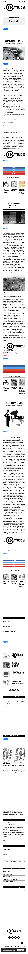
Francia (16, 824)
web (24, 839)
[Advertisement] (14, 603)
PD (15, 834)
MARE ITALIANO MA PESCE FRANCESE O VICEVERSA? (22, 390)
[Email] (24, 1)
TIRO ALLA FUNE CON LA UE (8, 626)
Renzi (11, 837)
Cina (9, 823)
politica (5, 836)
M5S (20, 830)
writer (4, 840)
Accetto (20, 950)
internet (16, 827)
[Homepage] (23, 1)
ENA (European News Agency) (11, 550)
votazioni (21, 839)
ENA (15, 350)
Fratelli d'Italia (20, 824)
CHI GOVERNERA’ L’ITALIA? (6, 190)
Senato (11, 839)
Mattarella (21, 832)
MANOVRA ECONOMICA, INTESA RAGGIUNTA (22, 191)
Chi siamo (5, 852)
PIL (23, 834)
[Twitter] (21, 1)
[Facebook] (19, 1)
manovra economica (16, 832)
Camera (6, 823)
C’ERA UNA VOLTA (6, 849)
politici (9, 837)
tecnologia (16, 839)
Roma (21, 837)
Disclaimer (5, 854)
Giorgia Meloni (5, 827)
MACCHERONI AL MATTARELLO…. (14, 204)
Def (17, 822)
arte (3, 822)
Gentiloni (23, 824)
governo (9, 827)
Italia (5, 829)
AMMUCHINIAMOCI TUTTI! (8, 621)
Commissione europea (13, 822)
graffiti (14, 827)
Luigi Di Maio (15, 830)
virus (19, 839)
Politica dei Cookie (6, 857)
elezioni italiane (8, 824)
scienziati (8, 839)
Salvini (4, 839)
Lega (8, 830)
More (22, 772)
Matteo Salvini (6, 834)
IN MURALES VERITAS (14, 189)
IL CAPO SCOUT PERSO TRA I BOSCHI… (22, 584)
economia (20, 823)
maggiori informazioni (10, 950)
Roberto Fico (18, 837)
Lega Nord (10, 830)
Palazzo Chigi (12, 834)
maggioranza (5, 832)
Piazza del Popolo (19, 834)
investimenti (20, 827)
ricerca (14, 837)
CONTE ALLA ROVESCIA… (14, 41)
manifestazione (10, 832)
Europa (13, 824)
